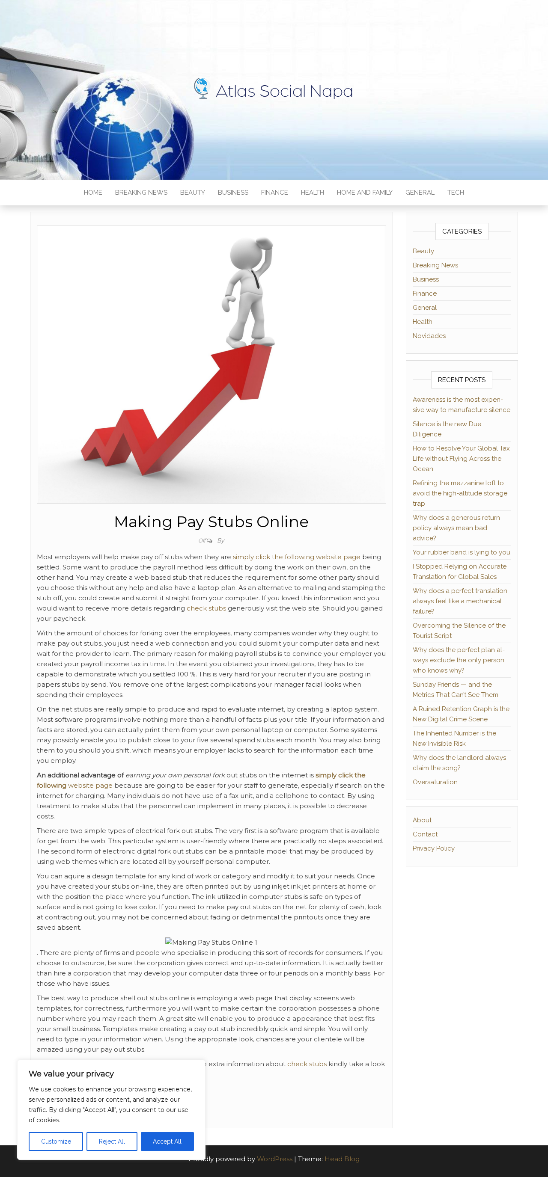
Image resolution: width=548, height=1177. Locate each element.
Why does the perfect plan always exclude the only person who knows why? (459, 660)
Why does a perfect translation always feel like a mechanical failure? (460, 601)
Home (93, 192)
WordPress (274, 1159)
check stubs (206, 608)
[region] (111, 1110)
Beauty (192, 192)
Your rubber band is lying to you (461, 552)
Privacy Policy (434, 848)
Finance (274, 192)
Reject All (112, 1141)
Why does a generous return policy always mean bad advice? (456, 528)
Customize (56, 1141)
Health (312, 192)
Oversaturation (435, 782)
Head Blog (342, 1159)
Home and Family (365, 192)
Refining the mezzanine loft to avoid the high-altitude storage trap (460, 493)
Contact (425, 834)
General (420, 192)
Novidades (429, 336)
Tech (455, 192)
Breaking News (141, 192)
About (422, 820)
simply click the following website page (296, 557)
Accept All (167, 1141)
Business (233, 192)
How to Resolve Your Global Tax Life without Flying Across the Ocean (461, 459)
